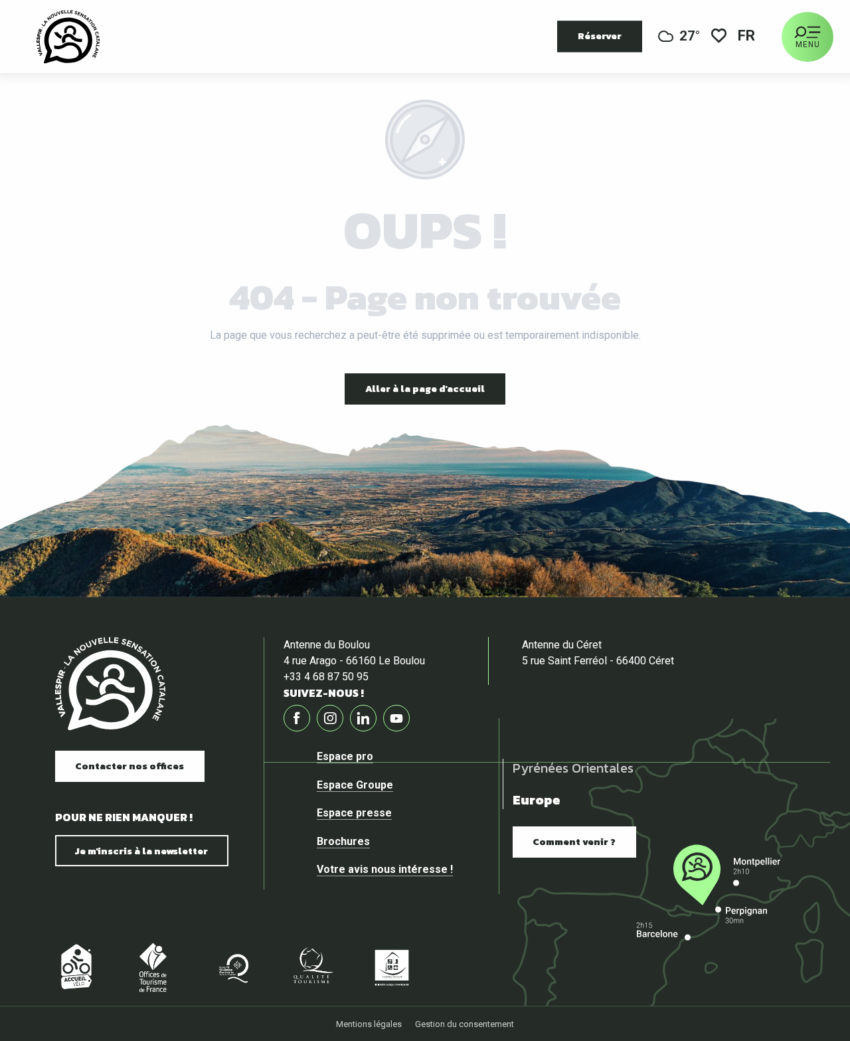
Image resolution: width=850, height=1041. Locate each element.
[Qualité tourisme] (312, 967)
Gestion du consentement (464, 1024)
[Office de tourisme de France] (153, 967)
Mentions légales (369, 1024)
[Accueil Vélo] (73, 967)
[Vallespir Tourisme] (68, 36)
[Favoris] (719, 36)
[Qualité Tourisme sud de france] (232, 967)
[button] (747, 37)
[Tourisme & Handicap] (392, 967)
